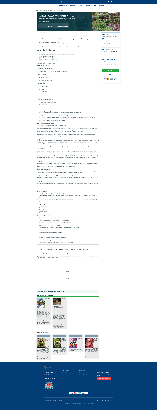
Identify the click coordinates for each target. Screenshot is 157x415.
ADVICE (95, 5)
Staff (63, 377)
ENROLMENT (89, 5)
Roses (92, 336)
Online (107, 61)
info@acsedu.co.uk (50, 374)
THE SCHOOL (81, 5)
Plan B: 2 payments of (111, 53)
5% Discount (82, 377)
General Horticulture (45, 10)
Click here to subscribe (104, 378)
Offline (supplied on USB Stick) (111, 64)
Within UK (107, 41)
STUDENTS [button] (101, 5)
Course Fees (82, 370)
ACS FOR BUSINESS (62, 5)
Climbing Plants (43, 336)
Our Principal (64, 374)
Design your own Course (84, 372)
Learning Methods (83, 374)
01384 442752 (58, 2)
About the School (65, 370)
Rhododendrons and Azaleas (76, 336)
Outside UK (108, 43)
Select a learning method (109, 59)
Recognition (64, 372)
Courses (40, 10)
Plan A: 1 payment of (111, 51)
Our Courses (72, 5)
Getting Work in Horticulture (59, 336)
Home (37, 10)
